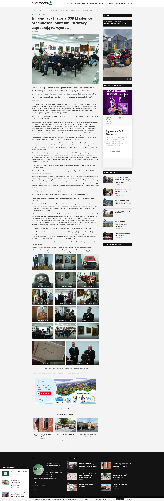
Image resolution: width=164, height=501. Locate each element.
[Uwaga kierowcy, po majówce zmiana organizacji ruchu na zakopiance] (108, 224)
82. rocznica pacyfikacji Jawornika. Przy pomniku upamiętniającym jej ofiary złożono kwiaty (123, 180)
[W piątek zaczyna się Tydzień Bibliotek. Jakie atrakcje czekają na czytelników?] (43, 425)
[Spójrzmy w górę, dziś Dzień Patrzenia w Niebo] (108, 213)
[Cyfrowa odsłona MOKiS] (5, 473)
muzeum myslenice (58, 373)
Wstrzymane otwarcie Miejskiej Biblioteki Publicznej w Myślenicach (19, 494)
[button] (117, 55)
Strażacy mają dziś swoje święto (87, 434)
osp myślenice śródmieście (72, 373)
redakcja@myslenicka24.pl (39, 485)
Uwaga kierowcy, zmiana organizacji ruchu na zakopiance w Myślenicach (123, 202)
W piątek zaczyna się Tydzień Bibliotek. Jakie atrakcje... (43, 435)
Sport (111, 3)
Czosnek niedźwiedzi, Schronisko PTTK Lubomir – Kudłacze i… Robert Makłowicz (87, 464)
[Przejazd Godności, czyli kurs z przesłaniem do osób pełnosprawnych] (65, 425)
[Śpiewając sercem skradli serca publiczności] (108, 236)
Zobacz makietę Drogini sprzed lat (85, 485)
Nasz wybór (41, 14)
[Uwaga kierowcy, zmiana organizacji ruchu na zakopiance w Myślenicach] (108, 203)
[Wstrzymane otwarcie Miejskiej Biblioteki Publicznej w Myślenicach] (5, 494)
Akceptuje (120, 499)
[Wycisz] (127, 79)
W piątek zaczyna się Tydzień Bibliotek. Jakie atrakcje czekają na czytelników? (122, 464)
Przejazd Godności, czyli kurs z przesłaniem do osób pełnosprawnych (122, 475)
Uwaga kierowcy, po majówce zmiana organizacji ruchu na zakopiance (121, 224)
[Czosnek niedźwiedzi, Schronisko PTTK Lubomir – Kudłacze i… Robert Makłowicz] (72, 465)
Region (85, 3)
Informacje (120, 3)
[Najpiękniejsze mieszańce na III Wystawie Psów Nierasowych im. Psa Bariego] (5, 482)
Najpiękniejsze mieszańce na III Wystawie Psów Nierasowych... (16, 483)
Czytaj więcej (128, 499)
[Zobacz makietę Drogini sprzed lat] (72, 487)
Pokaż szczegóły (115, 160)
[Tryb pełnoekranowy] (130, 79)
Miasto (69, 3)
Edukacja (103, 3)
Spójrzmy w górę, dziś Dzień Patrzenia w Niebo (123, 212)
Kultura (93, 3)
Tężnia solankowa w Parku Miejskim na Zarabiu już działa (123, 191)
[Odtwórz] (105, 79)
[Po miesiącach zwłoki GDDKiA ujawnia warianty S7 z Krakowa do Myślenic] (72, 476)
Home (33, 10)
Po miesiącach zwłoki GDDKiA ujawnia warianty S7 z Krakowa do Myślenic (87, 475)
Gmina (77, 3)
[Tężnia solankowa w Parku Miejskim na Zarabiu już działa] (108, 192)
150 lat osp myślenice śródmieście (41, 373)
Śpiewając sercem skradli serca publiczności (122, 234)
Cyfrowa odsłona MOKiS (19, 472)
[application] (117, 55)
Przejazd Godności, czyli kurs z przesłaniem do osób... (65, 435)
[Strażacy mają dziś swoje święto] (87, 425)
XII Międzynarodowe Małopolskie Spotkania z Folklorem (116, 135)
